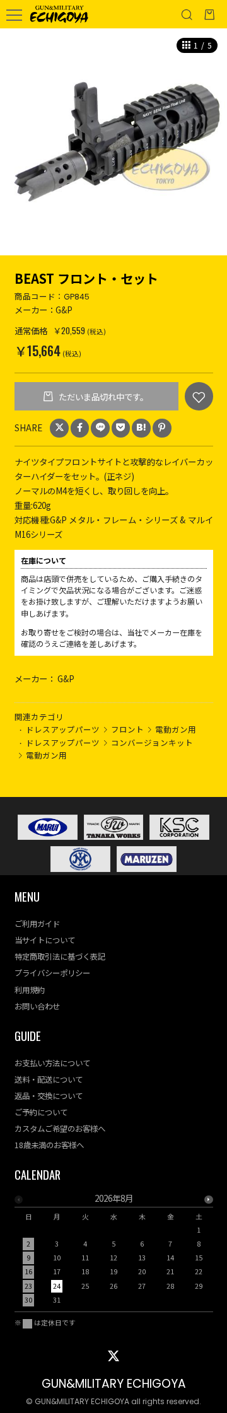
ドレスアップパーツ (63, 729)
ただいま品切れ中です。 (102, 396)
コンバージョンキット (152, 742)
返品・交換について (49, 1096)
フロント (127, 729)
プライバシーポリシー (52, 973)
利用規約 (30, 990)
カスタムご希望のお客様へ (60, 1128)
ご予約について (41, 1112)
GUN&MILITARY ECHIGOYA (114, 1383)
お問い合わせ (37, 1006)
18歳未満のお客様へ (49, 1145)
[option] (113, 141)
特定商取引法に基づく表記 (60, 956)
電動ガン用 (175, 729)
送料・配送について (49, 1079)
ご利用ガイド (37, 923)
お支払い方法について (52, 1063)
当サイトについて (45, 940)
